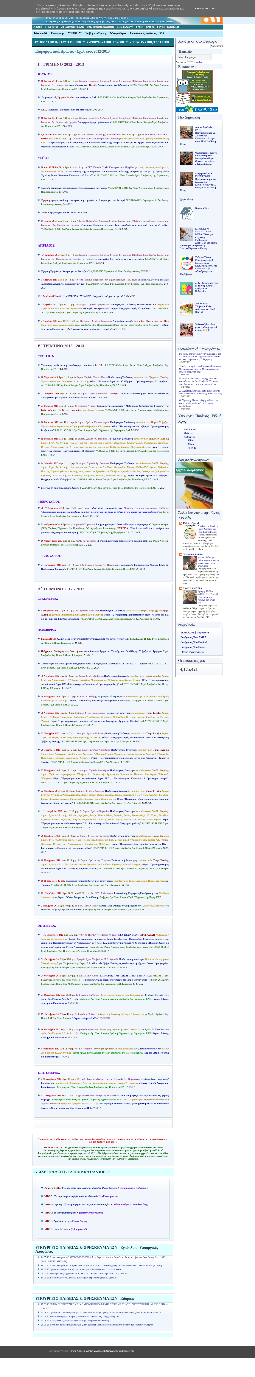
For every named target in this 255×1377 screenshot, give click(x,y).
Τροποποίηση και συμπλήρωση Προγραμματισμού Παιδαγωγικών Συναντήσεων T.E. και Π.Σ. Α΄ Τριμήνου (94, 663)
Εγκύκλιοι (173, 26)
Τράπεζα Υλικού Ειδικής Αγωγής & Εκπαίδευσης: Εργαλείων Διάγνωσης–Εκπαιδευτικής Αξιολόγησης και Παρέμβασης (199, 265)
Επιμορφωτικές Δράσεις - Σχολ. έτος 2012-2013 (72, 51)
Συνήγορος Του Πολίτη (193, 647)
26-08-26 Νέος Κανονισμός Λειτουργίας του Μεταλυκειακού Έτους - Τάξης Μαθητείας (80, 1316)
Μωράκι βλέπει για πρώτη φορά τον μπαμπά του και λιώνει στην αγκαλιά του (208, 561)
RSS (161, 33)
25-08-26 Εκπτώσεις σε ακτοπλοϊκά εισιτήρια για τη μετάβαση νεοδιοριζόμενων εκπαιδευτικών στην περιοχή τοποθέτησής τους (97, 1324)
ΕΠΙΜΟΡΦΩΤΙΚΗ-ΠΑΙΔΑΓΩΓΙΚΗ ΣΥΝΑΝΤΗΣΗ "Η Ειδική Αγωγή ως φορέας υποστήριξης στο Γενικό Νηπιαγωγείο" (105, 979)
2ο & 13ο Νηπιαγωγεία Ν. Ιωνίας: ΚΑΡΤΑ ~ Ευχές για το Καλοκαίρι (206, 287)
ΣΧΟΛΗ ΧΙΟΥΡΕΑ (192, 588)
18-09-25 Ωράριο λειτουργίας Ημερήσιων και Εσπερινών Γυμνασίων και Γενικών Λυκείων (81, 1269)
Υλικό (139, 26)
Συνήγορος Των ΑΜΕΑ (193, 637)
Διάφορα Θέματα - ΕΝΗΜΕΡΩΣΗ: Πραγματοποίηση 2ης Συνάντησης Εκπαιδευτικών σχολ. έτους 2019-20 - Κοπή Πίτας (198, 182)
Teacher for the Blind (193, 554)
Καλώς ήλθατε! (202, 208)
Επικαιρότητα (58, 33)
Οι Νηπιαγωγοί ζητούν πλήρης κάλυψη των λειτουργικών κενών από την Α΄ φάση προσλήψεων (198, 403)
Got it (216, 8)
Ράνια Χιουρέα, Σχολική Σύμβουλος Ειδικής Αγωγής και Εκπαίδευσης (102, 1351)
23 (42, 995)
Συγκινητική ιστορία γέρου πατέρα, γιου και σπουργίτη (82, 1204)
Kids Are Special (191, 523)
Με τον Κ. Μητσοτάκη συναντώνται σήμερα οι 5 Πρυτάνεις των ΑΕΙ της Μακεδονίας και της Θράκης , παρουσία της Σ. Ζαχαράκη (200, 357)
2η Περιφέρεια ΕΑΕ (72, 26)
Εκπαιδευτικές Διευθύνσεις (143, 33)
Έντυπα (149, 26)
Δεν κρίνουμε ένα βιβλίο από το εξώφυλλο (76, 1196)
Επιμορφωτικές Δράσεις (100, 26)
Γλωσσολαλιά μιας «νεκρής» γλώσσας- (89, 1188)
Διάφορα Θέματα (118, 33)
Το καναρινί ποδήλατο (65, 1212)
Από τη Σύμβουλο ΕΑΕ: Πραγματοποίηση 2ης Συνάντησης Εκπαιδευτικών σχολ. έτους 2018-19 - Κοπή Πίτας (198, 135)
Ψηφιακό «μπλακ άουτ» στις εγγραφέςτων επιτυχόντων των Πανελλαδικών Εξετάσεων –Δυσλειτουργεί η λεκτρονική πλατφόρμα (198, 381)
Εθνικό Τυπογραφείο (192, 652)
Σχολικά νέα (190, 429)
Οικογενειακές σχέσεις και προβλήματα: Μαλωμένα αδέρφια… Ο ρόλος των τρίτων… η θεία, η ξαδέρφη (206, 158)
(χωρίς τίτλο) (186, 199)
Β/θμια (190, 444)
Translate (198, 62)
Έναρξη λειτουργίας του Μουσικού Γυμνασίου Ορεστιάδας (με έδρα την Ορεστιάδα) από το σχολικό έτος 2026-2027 (200, 369)
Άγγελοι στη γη (61, 1221)
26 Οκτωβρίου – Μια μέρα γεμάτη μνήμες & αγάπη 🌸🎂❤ (206, 327)
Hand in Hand (61, 1229)
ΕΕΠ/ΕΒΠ (192, 448)
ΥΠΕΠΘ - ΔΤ (75, 33)
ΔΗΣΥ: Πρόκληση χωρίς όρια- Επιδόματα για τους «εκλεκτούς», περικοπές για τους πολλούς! (200, 392)
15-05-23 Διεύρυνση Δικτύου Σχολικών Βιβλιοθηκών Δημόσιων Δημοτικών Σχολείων (79, 1277)
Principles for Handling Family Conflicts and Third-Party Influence (208, 529)
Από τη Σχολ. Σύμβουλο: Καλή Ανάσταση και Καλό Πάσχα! (205, 307)
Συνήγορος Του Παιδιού (194, 642)
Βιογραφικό (51, 26)
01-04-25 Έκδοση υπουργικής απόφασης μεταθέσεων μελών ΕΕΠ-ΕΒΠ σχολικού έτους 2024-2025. (85, 1273)
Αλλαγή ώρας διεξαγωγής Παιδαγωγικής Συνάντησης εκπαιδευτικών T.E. (85, 639)
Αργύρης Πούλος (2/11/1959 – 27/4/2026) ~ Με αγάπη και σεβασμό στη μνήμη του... (208, 597)
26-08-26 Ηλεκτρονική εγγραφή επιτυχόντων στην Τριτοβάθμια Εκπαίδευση (75, 1320)
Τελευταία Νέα (41, 33)
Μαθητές (188, 433)
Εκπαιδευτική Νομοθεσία (195, 632)
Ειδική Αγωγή (125, 26)
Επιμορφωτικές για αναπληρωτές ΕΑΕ (80, 97)
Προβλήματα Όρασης (96, 33)
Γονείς (160, 26)
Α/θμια (190, 440)
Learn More (201, 8)
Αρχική (37, 26)
